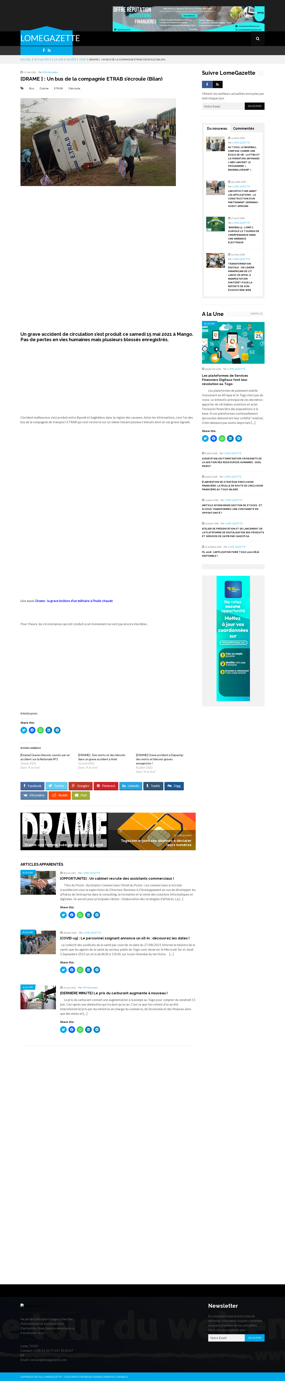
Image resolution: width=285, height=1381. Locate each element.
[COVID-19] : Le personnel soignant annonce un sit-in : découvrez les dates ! (125, 938)
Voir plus (256, 314)
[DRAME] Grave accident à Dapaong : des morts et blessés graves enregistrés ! (160, 759)
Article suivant (183, 835)
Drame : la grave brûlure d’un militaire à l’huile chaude (74, 601)
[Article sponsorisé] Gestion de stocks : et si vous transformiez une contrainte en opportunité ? (232, 509)
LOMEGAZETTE (50, 38)
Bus (31, 88)
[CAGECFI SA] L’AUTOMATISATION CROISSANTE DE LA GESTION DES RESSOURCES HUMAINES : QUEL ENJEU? (232, 462)
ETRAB (58, 88)
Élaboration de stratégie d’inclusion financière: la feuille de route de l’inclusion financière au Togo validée (232, 486)
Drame (44, 88)
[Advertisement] (108, 229)
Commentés (243, 128)
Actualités (41, 59)
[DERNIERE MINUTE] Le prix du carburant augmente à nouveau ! (114, 993)
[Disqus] (108, 1107)
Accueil (25, 59)
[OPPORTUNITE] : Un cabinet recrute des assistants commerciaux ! (117, 879)
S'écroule (74, 88)
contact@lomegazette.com (48, 1360)
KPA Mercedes (50, 72)
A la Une (57, 59)
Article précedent (35, 839)
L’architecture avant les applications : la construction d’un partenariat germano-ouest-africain (243, 199)
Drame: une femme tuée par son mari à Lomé (64, 845)
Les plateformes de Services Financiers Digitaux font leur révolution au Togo (225, 380)
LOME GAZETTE (91, 873)
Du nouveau (217, 128)
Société (71, 59)
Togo (82, 59)
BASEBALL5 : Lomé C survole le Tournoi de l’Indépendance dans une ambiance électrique (243, 235)
